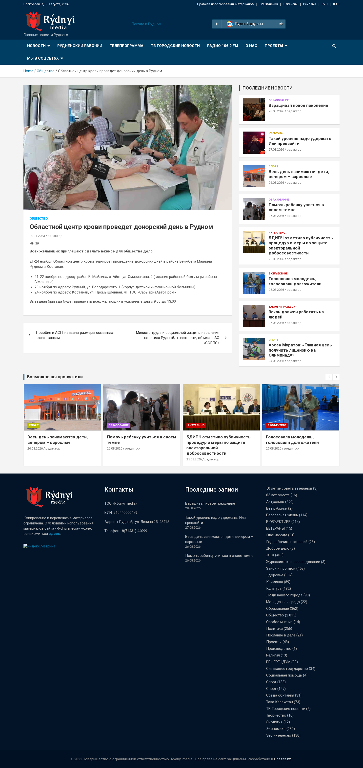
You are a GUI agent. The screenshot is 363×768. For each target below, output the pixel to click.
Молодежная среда (283, 602)
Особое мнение (279, 622)
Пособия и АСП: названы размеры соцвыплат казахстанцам (75, 335)
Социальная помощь (284, 675)
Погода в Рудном (146, 24)
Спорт (273, 166)
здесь (54, 533)
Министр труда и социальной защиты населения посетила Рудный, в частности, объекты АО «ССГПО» (177, 337)
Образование (279, 100)
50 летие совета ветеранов (289, 488)
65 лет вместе (278, 495)
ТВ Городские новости (175, 46)
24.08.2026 (276, 361)
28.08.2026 (276, 111)
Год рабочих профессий (286, 542)
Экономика (275, 728)
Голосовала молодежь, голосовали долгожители (295, 281)
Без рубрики (276, 508)
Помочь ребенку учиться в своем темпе (219, 555)
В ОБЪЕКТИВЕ (278, 273)
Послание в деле (280, 635)
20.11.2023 (37, 236)
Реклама (309, 4)
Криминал (274, 582)
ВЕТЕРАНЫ (275, 528)
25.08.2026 (276, 259)
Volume (280, 24)
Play (217, 24)
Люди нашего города (284, 595)
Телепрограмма (126, 46)
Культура (276, 133)
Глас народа (276, 535)
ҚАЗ (336, 4)
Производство (278, 648)
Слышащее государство (287, 668)
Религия (273, 655)
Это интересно (278, 735)
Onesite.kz (282, 759)
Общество (39, 218)
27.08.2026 (276, 149)
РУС (324, 4)
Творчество (276, 715)
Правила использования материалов (225, 4)
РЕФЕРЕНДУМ (278, 662)
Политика (274, 628)
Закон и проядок (282, 306)
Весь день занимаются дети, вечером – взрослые (299, 174)
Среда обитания (280, 695)
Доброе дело (277, 548)
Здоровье (274, 575)
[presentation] (328, 377)
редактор (55, 236)
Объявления (269, 4)
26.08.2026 (276, 182)
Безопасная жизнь (282, 515)
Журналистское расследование (293, 562)
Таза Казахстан (279, 702)
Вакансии (290, 4)
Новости (36, 46)
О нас (251, 46)
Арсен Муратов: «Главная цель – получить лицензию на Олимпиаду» (302, 350)
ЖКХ (270, 555)
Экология (274, 722)
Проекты (274, 46)
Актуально (277, 232)
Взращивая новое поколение (298, 105)
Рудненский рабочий (79, 46)
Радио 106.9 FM (222, 46)
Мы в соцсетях (43, 58)
